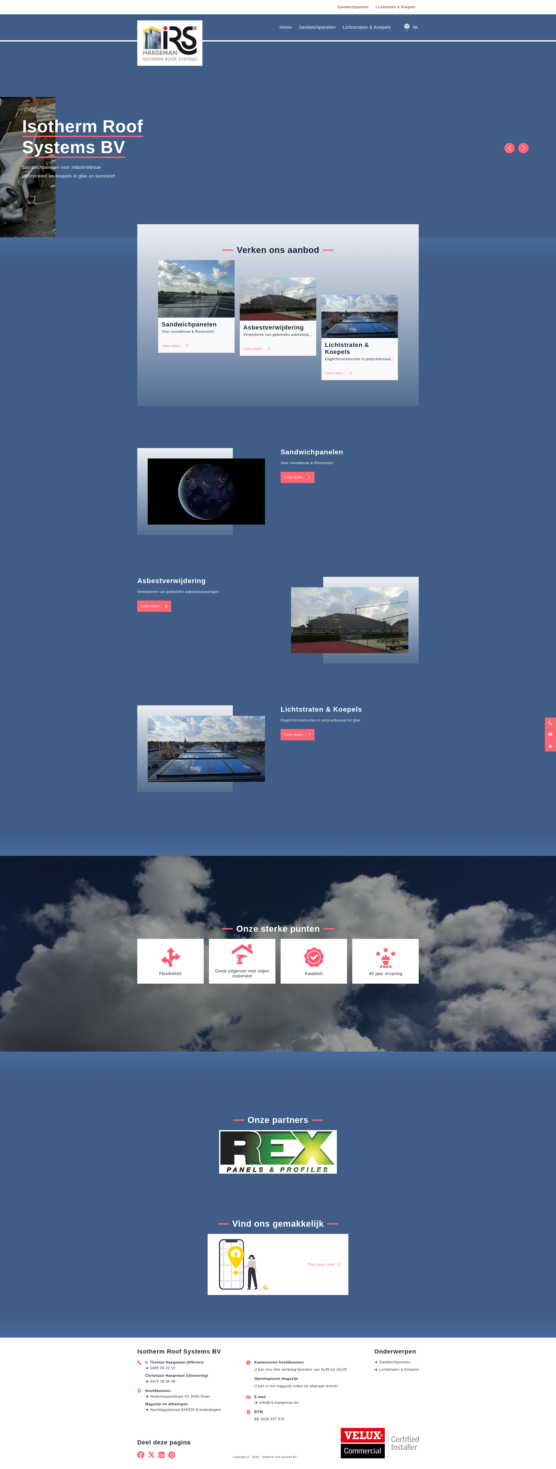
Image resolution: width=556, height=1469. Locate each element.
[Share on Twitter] (151, 1455)
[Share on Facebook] (140, 1455)
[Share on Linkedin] (162, 1455)
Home (286, 27)
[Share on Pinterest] (171, 1455)
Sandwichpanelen (353, 7)
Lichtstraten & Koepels (395, 7)
